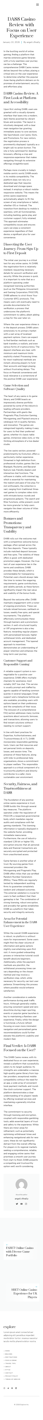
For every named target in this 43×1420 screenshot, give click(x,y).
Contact (9, 1373)
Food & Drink (11, 1360)
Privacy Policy (11, 1376)
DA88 (28, 173)
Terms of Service (12, 1379)
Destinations (11, 1357)
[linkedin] (16, 1388)
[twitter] (8, 1388)
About (8, 1366)
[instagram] (4, 1388)
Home (7, 1351)
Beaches (8, 1354)
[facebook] (12, 1388)
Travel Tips (10, 1363)
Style (7, 1370)
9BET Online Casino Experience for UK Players (24, 1293)
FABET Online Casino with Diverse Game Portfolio (19, 1251)
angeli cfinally (33, 42)
